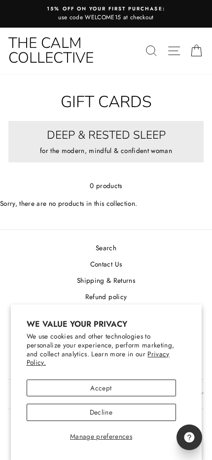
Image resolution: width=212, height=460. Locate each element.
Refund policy (106, 297)
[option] (106, 14)
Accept (100, 388)
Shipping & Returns (106, 280)
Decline (101, 412)
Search (106, 248)
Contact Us (106, 264)
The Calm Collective (51, 50)
